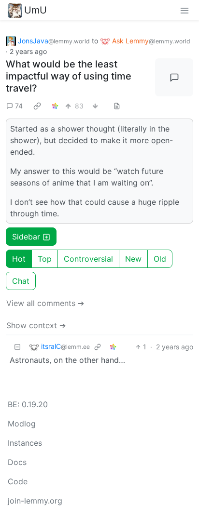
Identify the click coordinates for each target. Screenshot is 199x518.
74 (19, 106)
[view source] (117, 105)
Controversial (88, 259)
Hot (19, 259)
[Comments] (174, 77)
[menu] (184, 10)
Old (160, 259)
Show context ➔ (36, 325)
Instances (25, 443)
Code (18, 481)
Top (45, 259)
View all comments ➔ (45, 303)
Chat (20, 281)
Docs (17, 462)
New (133, 259)
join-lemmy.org (35, 500)
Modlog (22, 423)
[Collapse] (17, 346)
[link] (37, 105)
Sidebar (26, 236)
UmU (35, 10)
